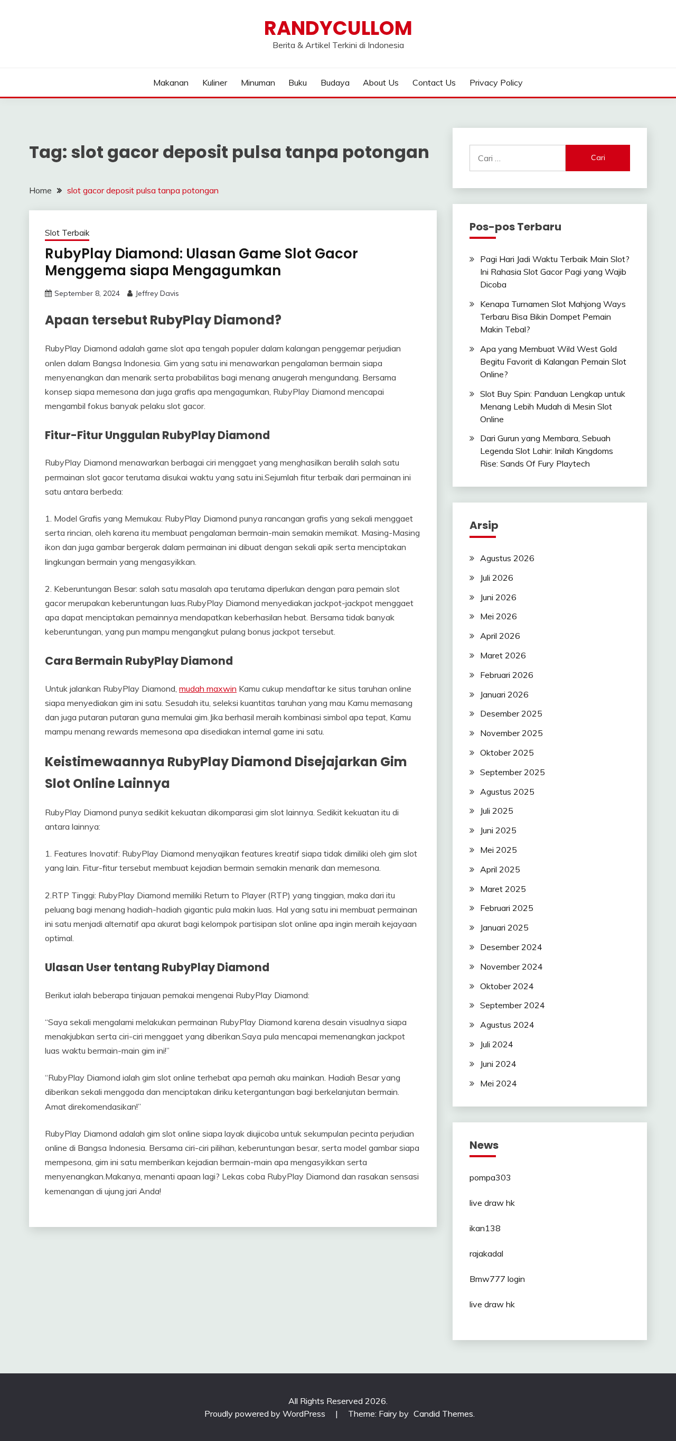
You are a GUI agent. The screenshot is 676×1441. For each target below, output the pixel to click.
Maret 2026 (503, 655)
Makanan (171, 82)
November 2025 (511, 733)
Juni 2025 (498, 830)
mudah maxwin (208, 688)
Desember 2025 (511, 713)
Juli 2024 (496, 1044)
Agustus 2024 (507, 1024)
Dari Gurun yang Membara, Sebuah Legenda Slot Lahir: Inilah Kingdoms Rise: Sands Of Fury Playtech (546, 451)
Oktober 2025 (507, 752)
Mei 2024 (498, 1083)
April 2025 (500, 869)
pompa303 (490, 1177)
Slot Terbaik (67, 233)
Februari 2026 (506, 675)
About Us (381, 82)
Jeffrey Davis (157, 293)
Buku (297, 82)
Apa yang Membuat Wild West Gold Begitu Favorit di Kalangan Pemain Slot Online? (553, 361)
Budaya (335, 82)
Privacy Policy (496, 82)
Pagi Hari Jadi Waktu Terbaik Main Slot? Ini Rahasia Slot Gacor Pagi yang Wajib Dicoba (555, 272)
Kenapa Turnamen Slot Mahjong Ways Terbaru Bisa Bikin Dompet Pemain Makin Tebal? (553, 316)
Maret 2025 (503, 889)
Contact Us (434, 82)
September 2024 (512, 1005)
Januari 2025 (504, 927)
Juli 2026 (496, 577)
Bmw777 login (497, 1278)
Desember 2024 (511, 947)
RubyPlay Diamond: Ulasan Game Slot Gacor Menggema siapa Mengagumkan (201, 262)
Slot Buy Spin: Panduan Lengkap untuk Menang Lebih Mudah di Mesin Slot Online (552, 406)
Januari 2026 (504, 694)
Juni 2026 (498, 597)
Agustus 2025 (507, 791)
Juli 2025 (496, 810)
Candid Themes (443, 1413)
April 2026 (500, 635)
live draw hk (492, 1202)
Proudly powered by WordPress (265, 1413)
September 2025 (512, 772)
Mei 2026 (498, 616)
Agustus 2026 (507, 558)
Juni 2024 (498, 1063)
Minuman (258, 82)
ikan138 (485, 1228)
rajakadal (486, 1253)
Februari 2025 (506, 908)
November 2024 (511, 966)
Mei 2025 (498, 849)
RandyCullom (338, 28)
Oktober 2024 (507, 986)
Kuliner (214, 82)
